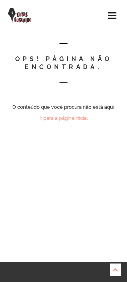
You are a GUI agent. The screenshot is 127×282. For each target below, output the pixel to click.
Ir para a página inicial (63, 118)
